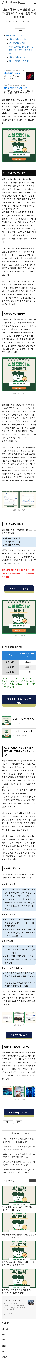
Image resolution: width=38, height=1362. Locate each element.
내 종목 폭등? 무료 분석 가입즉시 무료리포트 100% (12, 73)
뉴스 (4, 1340)
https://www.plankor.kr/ (12, 70)
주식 (19, 22)
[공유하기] (9, 1122)
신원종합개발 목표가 (17, 43)
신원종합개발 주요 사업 (18, 57)
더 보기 (32, 1181)
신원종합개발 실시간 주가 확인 (19, 700)
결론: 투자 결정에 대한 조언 (19, 61)
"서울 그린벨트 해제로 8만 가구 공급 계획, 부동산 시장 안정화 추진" (21, 50)
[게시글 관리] (12, 1122)
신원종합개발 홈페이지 (19, 1113)
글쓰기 (4, 1357)
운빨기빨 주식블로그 (12, 1301)
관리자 (4, 1352)
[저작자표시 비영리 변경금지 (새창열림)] (26, 1122)
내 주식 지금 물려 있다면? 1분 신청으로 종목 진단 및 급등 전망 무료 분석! (13, 77)
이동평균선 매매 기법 (19, 589)
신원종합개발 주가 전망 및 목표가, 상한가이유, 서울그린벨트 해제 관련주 (19, 13)
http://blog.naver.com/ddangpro (15, 85)
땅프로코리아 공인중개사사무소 (16, 88)
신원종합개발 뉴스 (19, 1035)
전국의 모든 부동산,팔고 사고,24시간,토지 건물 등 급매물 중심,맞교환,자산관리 (18, 92)
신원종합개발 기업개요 (18, 39)
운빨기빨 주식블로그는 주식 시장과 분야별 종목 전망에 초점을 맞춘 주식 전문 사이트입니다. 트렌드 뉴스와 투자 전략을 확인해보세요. (14, 1306)
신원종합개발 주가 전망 (15, 36)
